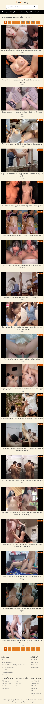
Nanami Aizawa (7, 662)
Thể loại (4, 12)
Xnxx (17, 686)
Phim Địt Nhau (36, 693)
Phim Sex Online (36, 691)
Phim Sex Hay (36, 686)
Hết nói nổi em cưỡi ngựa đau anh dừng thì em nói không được (22, 206)
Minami (4, 660)
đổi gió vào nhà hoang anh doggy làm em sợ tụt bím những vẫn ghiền (22, 175)
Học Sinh (34, 660)
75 (33, 22)
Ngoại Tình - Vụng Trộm (34, 12)
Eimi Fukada (6, 686)
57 (28, 22)
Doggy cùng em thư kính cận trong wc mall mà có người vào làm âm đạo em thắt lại (22, 545)
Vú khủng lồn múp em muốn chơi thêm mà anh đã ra (22, 359)
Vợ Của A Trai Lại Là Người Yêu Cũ (13, 665)
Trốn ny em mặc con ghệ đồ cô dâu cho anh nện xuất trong (22, 144)
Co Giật (4, 669)
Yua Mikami (5, 688)
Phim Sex (34, 688)
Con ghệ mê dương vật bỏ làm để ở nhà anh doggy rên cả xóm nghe (22, 610)
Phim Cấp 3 (35, 667)
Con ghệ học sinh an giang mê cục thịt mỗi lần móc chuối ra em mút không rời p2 (22, 449)
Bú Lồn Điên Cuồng (8, 667)
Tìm (35, 7)
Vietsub (21, 12)
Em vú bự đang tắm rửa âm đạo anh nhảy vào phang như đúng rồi (22, 481)
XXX (32, 695)
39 (23, 22)
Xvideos (18, 683)
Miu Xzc (4, 674)
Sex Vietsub (35, 681)
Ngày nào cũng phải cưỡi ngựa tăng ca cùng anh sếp (22, 297)
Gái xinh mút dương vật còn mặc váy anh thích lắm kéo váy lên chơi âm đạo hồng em (22, 328)
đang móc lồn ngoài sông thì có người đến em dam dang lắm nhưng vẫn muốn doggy (22, 514)
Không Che (13, 12)
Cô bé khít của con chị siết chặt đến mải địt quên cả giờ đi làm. (22, 50)
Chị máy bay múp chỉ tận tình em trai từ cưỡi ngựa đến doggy (22, 389)
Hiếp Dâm (34, 662)
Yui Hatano (5, 681)
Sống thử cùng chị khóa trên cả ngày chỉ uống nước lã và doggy (22, 578)
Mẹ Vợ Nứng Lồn (7, 672)
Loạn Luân (34, 665)
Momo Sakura (6, 683)
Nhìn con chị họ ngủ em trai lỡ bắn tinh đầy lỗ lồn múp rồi (22, 235)
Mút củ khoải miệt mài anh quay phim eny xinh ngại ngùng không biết (22, 266)
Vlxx (17, 681)
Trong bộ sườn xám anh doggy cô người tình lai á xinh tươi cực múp (22, 81)
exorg (22, 2)
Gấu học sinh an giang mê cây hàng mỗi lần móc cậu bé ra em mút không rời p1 (22, 642)
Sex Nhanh (35, 683)
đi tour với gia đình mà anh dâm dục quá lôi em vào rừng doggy (22, 418)
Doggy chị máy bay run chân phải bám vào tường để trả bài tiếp (22, 113)
